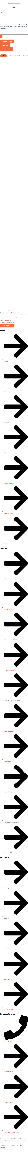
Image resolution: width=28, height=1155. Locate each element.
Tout (3, 55)
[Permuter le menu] (14, 7)
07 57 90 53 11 (5, 320)
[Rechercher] (1, 36)
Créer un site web (14, 55)
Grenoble (14, 1138)
